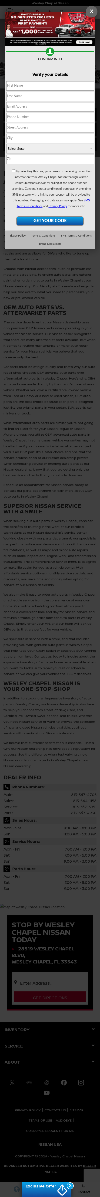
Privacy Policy (58, 206)
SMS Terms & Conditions (76, 235)
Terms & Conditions (43, 235)
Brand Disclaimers (50, 243)
